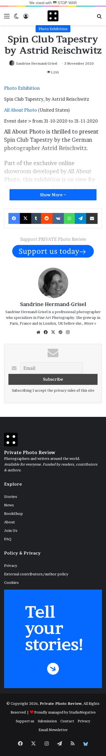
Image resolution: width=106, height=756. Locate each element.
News (9, 505)
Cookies (11, 582)
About (9, 522)
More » (90, 323)
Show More (52, 194)
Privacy (10, 565)
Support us (25, 721)
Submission (47, 721)
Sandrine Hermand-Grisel (36, 63)
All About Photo (20, 110)
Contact (67, 721)
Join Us (10, 530)
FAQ (7, 539)
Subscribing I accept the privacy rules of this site (53, 390)
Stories (10, 496)
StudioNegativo (82, 712)
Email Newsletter (53, 730)
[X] (53, 332)
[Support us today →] (53, 251)
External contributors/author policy (36, 574)
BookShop (13, 513)
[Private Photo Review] (53, 15)
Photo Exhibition (53, 29)
